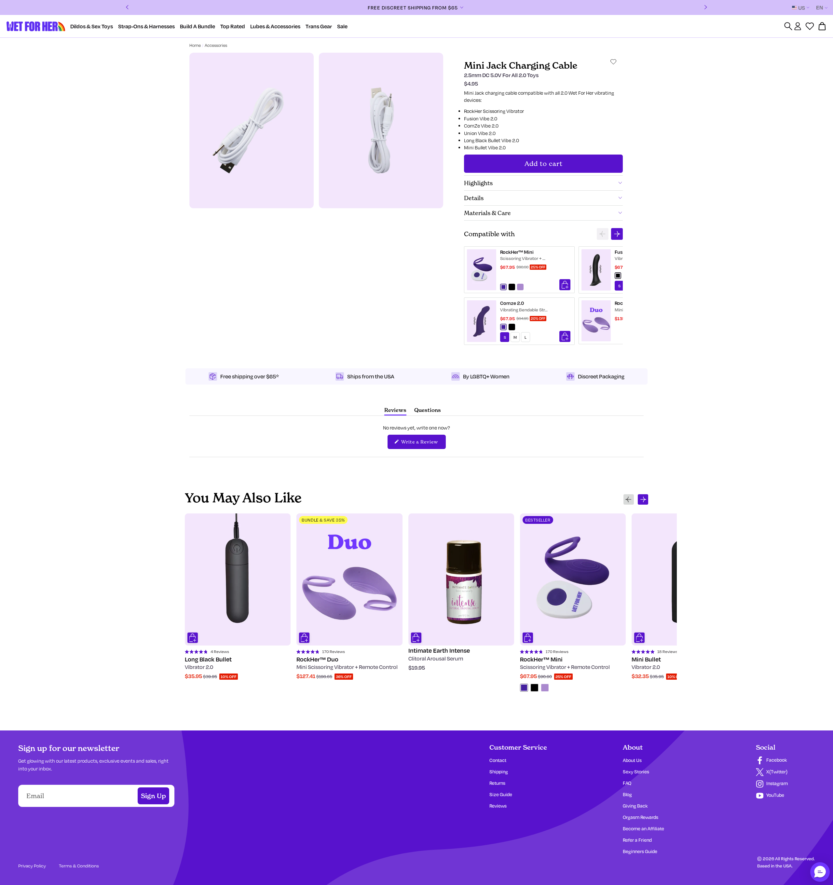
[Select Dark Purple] (503, 287)
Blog (627, 794)
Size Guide (500, 794)
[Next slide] (617, 234)
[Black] (534, 688)
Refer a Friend (637, 840)
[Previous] (127, 7)
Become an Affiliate (643, 828)
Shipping (498, 771)
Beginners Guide (640, 851)
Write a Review (423, 443)
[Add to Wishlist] (613, 62)
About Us (632, 760)
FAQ (627, 783)
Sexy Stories (636, 771)
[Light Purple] (545, 688)
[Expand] (462, 7)
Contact (497, 760)
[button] (820, 872)
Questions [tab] (427, 411)
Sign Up (153, 796)
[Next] (705, 7)
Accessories (216, 45)
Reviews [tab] (395, 411)
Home (195, 45)
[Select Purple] (503, 327)
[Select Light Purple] (520, 287)
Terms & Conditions (79, 865)
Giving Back (635, 806)
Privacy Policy (32, 865)
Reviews (498, 806)
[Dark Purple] (524, 688)
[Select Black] (512, 287)
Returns (497, 783)
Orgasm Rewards (640, 817)
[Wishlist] (810, 26)
